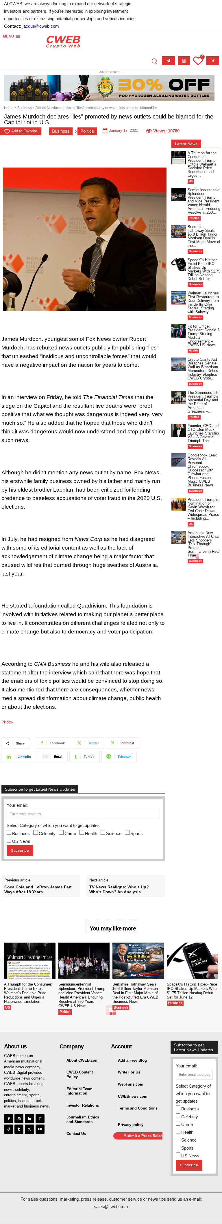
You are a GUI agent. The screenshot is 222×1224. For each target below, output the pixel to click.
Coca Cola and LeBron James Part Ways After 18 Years (38, 889)
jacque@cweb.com (41, 26)
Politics (87, 131)
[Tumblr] (18, 1129)
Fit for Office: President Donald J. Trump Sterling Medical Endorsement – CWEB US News (204, 335)
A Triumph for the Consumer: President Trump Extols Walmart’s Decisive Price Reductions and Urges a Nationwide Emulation (28, 993)
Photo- (7, 722)
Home (9, 108)
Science (113, 833)
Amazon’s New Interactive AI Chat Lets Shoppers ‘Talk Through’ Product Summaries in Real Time (203, 544)
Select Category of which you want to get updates (53, 825)
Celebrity (47, 833)
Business (24, 108)
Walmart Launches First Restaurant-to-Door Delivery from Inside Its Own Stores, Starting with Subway (204, 302)
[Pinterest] (40, 1118)
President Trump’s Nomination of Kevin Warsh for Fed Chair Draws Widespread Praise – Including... (203, 508)
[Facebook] (8, 1118)
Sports (136, 833)
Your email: (17, 805)
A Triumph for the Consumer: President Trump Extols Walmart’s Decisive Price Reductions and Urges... (202, 164)
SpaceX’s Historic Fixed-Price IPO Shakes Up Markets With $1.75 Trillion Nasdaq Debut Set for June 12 (192, 990)
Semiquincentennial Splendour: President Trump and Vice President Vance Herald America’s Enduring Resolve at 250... (204, 201)
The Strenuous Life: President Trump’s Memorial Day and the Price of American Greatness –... (204, 401)
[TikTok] (8, 1129)
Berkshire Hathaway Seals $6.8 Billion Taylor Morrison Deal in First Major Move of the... (204, 236)
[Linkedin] (29, 1118)
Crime (70, 833)
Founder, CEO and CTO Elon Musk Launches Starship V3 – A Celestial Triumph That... (203, 433)
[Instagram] (18, 1118)
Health (91, 833)
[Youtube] (40, 1129)
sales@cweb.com (111, 1206)
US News (21, 841)
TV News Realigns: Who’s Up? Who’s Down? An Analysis (119, 889)
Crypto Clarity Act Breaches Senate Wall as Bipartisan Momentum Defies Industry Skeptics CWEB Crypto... (203, 368)
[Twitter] (29, 1129)
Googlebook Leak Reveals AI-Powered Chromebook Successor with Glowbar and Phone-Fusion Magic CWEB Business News (202, 470)
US (191, 181)
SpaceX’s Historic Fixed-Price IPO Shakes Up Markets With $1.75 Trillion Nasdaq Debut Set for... (204, 269)
